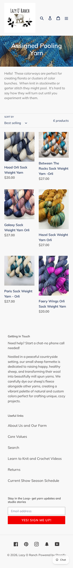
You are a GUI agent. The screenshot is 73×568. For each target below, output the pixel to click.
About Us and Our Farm (27, 425)
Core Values (17, 436)
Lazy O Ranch (28, 555)
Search (13, 447)
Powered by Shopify (52, 555)
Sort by (9, 116)
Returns (14, 469)
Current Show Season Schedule (33, 480)
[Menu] (66, 17)
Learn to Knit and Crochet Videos (35, 458)
